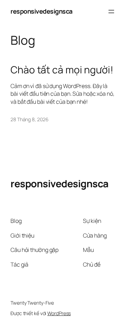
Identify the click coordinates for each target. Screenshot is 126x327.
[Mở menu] (111, 11)
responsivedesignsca (41, 11)
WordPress (59, 313)
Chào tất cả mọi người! (61, 69)
